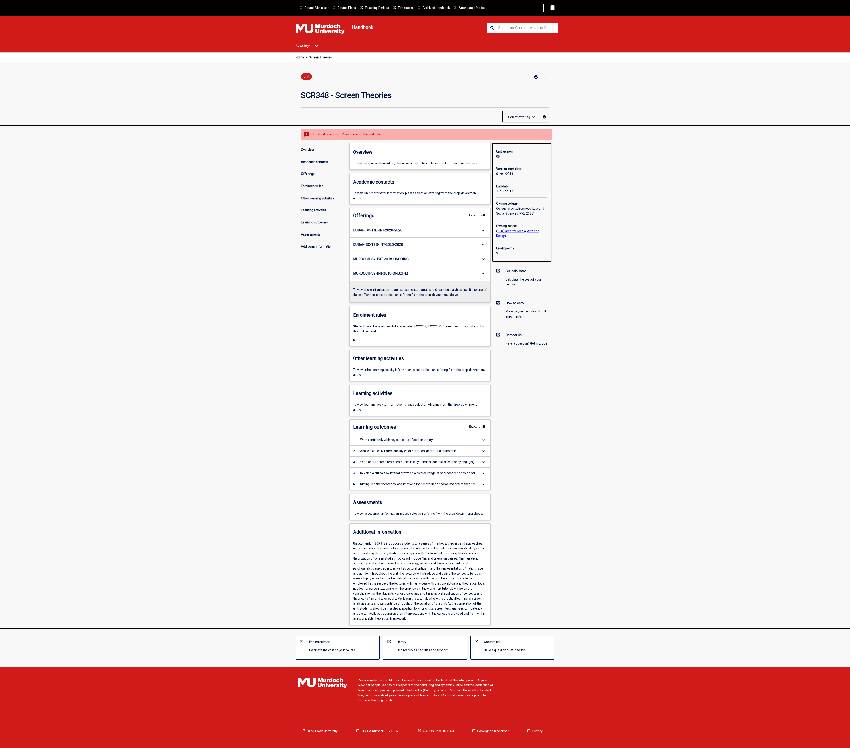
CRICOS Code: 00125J (438, 731)
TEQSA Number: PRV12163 (380, 731)
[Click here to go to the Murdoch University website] (320, 30)
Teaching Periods (377, 8)
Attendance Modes (472, 8)
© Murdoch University (322, 731)
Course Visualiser (317, 8)
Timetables (406, 8)
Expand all (477, 215)
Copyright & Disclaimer (493, 731)
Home (300, 57)
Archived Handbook (436, 8)
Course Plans (347, 8)
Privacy (537, 731)
